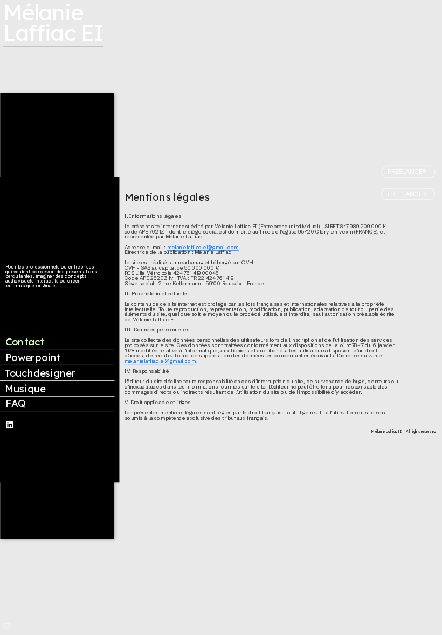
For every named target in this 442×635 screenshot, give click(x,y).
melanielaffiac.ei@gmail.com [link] (203, 247)
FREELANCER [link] (407, 171)
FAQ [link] (15, 403)
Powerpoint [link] (33, 357)
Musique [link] (25, 389)
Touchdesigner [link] (39, 373)
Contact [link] (24, 342)
